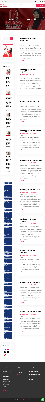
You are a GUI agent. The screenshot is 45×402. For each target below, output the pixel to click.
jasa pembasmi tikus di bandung (7, 310)
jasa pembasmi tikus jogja (7, 317)
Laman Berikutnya (39, 338)
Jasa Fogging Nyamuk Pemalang (28, 252)
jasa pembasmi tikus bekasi (7, 300)
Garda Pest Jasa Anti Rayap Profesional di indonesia (7, 190)
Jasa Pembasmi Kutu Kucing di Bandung (7, 270)
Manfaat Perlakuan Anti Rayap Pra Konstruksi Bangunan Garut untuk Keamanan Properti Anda (8, 162)
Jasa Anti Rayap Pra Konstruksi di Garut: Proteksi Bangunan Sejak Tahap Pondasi (8, 141)
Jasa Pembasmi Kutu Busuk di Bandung (7, 261)
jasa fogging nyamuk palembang (6, 243)
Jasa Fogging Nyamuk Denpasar (28, 71)
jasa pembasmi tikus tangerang (7, 326)
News (20, 376)
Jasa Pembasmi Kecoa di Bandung (7, 257)
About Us (20, 369)
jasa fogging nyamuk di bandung (6, 235)
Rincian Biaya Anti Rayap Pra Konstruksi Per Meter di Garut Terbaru (8, 122)
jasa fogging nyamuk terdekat (7, 254)
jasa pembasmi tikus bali (7, 290)
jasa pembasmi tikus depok (7, 307)
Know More (22, 60)
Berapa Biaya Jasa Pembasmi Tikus (7, 183)
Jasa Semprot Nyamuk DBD (6, 338)
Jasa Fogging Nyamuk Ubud (30, 189)
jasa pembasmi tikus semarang (7, 320)
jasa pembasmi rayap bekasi (7, 274)
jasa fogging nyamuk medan (7, 239)
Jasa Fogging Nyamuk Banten (30, 311)
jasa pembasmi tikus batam (7, 297)
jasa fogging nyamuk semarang (7, 247)
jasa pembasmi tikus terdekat (7, 330)
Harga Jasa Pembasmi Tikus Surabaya (7, 203)
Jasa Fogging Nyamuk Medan (30, 131)
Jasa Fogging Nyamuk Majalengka (28, 39)
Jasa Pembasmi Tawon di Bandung (7, 287)
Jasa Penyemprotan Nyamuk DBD (6, 334)
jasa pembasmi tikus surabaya (7, 323)
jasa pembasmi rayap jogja (7, 284)
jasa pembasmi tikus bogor (7, 304)
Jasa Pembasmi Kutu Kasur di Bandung (7, 265)
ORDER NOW (40, 5)
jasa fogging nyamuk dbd (6, 228)
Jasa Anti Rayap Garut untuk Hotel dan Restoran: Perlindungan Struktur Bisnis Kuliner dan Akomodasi (9, 101)
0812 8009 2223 (5, 1)
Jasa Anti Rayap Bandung (7, 210)
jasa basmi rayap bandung (7, 216)
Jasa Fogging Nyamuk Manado (31, 160)
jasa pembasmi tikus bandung (7, 294)
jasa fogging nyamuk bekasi (7, 225)
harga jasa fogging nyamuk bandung (7, 195)
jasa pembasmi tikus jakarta (7, 313)
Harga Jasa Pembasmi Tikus (7, 199)
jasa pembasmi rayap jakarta (7, 281)
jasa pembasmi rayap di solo (7, 277)
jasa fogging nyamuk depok (6, 231)
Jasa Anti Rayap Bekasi (7, 213)
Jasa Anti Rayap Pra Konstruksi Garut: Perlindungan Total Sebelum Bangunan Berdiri (8, 80)
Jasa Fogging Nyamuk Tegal (30, 282)
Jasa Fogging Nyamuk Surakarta (28, 220)
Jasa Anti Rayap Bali (7, 207)
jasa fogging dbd (7, 219)
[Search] (11, 38)
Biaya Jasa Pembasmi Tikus (7, 186)
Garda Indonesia (26, 399)
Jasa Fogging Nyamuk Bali (29, 101)
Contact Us (21, 374)
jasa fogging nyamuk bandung (7, 222)
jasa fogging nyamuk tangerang (7, 250)
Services (20, 372)
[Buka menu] (21, 5)
